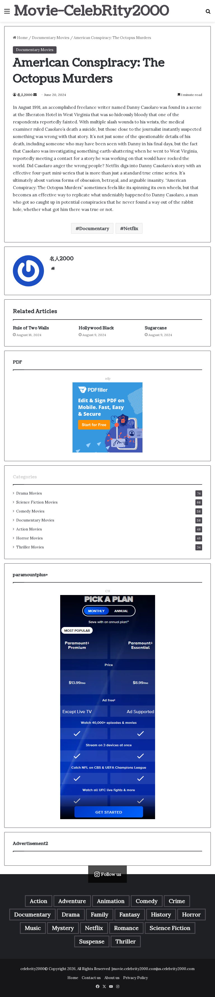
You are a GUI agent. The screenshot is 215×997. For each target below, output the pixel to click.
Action (38, 900)
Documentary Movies (50, 37)
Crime (177, 900)
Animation (111, 900)
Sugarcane (156, 328)
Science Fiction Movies (37, 502)
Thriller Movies (30, 547)
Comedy (147, 900)
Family (99, 914)
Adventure (72, 900)
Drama (71, 914)
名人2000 (24, 95)
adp (107, 378)
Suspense (91, 941)
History (161, 914)
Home (22, 37)
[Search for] (208, 13)
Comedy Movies (30, 511)
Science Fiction (170, 927)
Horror (191, 914)
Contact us (91, 977)
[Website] (53, 268)
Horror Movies (29, 538)
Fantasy (130, 914)
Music (33, 927)
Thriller (126, 941)
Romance (126, 927)
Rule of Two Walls (31, 328)
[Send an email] (35, 95)
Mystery (63, 927)
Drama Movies (29, 493)
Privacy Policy (135, 977)
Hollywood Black (96, 328)
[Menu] (7, 13)
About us (112, 977)
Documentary (94, 228)
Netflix (131, 228)
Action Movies (29, 529)
